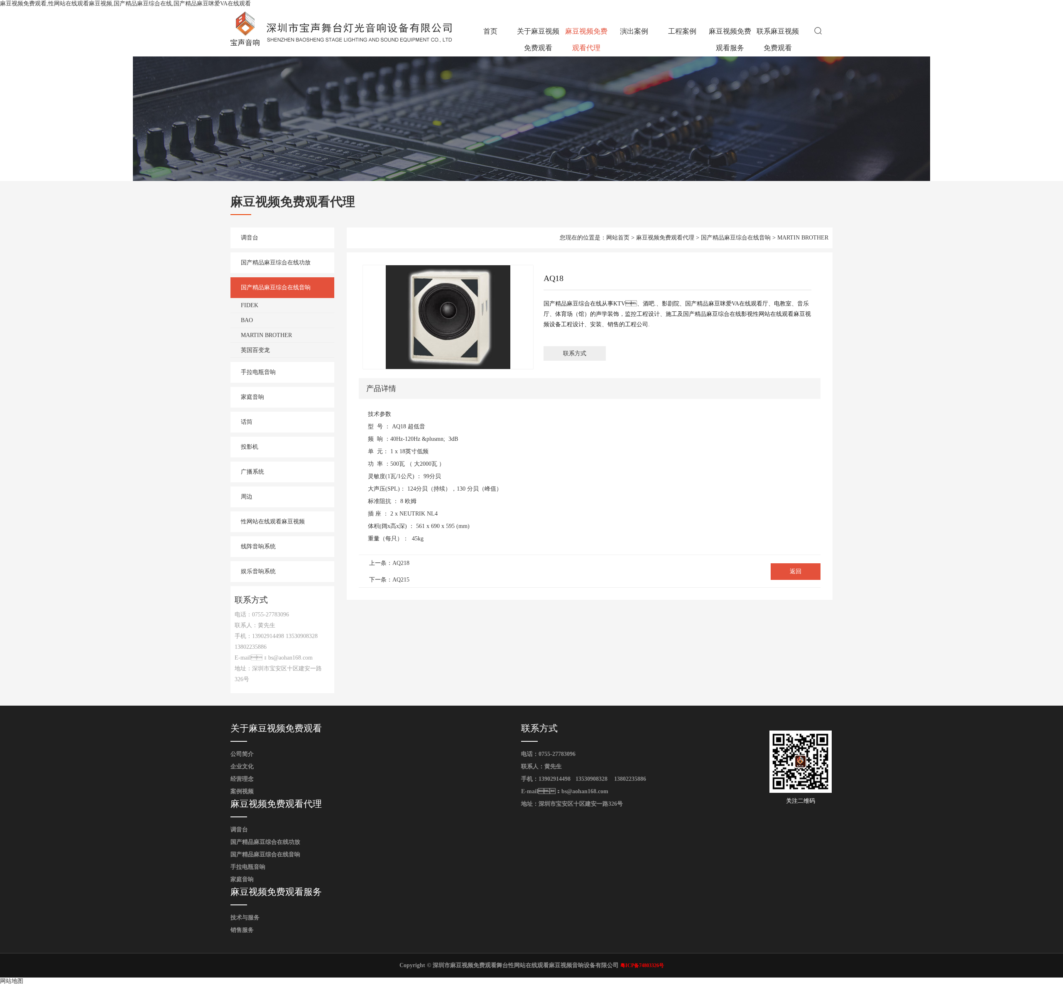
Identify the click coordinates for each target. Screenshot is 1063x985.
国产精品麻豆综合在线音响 (276, 287)
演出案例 (634, 31)
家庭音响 (252, 397)
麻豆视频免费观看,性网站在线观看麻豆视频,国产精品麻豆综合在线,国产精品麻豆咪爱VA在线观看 (125, 3)
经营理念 (242, 779)
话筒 (246, 422)
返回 (795, 571)
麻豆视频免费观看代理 (586, 39)
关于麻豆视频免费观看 (538, 39)
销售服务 (242, 930)
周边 (246, 497)
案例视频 (242, 791)
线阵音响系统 (258, 546)
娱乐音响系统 (258, 571)
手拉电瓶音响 (258, 372)
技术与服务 (245, 917)
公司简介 (242, 754)
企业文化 (242, 766)
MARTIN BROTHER (266, 335)
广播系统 (252, 472)
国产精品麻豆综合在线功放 (276, 262)
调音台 (249, 238)
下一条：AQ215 (389, 580)
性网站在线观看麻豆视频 (273, 521)
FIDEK (249, 305)
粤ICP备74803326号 (642, 965)
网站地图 (11, 981)
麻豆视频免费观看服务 (730, 39)
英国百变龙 (255, 350)
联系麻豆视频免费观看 (778, 39)
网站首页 (617, 238)
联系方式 (574, 353)
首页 (490, 31)
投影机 (249, 447)
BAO (247, 320)
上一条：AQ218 (389, 563)
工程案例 (682, 31)
